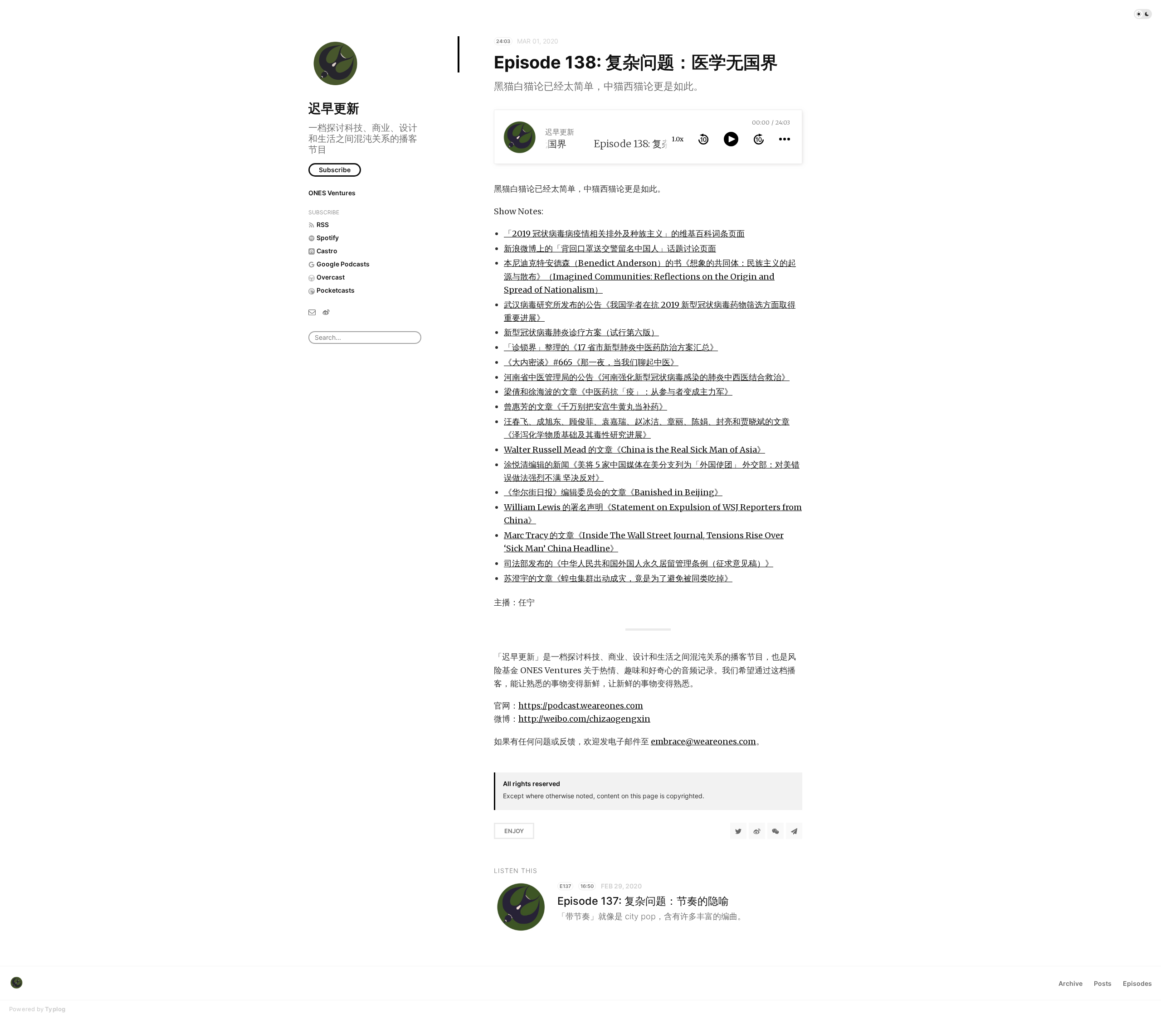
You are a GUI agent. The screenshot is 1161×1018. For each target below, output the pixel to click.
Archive (1071, 983)
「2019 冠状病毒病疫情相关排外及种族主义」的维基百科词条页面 (624, 233)
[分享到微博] (757, 831)
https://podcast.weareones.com (580, 705)
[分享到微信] (775, 831)
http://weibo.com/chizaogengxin (584, 719)
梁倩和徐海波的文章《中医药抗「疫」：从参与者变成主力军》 (618, 391)
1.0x (677, 139)
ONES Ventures (332, 193)
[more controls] (785, 139)
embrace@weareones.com (703, 741)
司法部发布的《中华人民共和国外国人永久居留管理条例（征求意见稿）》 (638, 563)
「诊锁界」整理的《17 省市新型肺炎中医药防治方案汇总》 (611, 347)
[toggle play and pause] (731, 139)
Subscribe (335, 170)
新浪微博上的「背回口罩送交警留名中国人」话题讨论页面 (610, 248)
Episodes (1137, 983)
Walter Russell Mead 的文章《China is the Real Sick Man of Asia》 (634, 449)
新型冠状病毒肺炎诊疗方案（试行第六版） (581, 332)
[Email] (312, 311)
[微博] (326, 311)
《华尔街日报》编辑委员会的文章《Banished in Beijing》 (613, 492)
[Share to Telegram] (794, 831)
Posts (1103, 983)
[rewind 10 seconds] (703, 139)
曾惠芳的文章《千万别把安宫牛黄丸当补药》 (585, 406)
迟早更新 (333, 108)
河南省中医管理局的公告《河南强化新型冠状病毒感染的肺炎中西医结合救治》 (647, 377)
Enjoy (514, 831)
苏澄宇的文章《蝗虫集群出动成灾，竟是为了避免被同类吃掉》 (618, 578)
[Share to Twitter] (738, 831)
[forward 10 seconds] (759, 139)
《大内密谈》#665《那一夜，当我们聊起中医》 (591, 362)
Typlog (55, 1009)
